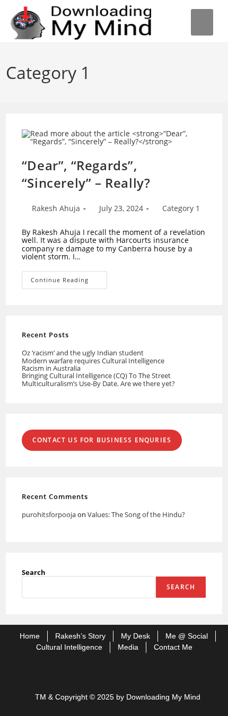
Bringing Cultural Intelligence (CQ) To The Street (96, 375)
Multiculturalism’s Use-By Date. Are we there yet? (98, 383)
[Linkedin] (131, 671)
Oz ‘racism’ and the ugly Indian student (83, 352)
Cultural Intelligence (69, 647)
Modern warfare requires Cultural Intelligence (93, 360)
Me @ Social (186, 636)
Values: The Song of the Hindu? (136, 514)
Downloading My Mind (163, 697)
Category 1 (181, 208)
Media (128, 647)
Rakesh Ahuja (56, 208)
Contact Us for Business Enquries (101, 439)
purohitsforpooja (49, 514)
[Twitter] (97, 671)
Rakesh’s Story (80, 636)
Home (30, 636)
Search (34, 572)
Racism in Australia (51, 368)
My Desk (135, 636)
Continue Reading (69, 277)
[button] (202, 22)
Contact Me (173, 647)
